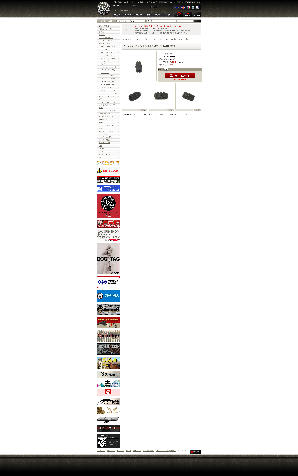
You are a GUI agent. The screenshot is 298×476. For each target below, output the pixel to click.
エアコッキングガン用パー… (110, 58)
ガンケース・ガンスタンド (107, 116)
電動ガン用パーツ (106, 52)
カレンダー (120, 451)
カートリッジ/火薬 (104, 43)
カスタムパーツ (104, 49)
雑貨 (100, 128)
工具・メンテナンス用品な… (108, 111)
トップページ (101, 451)
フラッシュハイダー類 (108, 79)
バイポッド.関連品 (106, 87)
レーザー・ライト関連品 (108, 81)
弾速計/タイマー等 (104, 114)
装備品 (101, 108)
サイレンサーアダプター (108, 76)
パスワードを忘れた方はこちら (123, 11)
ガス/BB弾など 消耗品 (106, 38)
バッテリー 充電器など (106, 41)
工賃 (100, 146)
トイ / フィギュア (104, 143)
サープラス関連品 (104, 140)
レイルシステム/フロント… (109, 67)
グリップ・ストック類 (108, 70)
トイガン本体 (103, 32)
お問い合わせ (137, 451)
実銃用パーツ (105, 64)
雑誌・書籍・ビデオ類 (106, 131)
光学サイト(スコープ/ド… (107, 102)
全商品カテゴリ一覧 (105, 29)
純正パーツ (102, 99)
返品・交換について (180, 80)
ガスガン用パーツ (106, 55)
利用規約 (173, 451)
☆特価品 (102, 149)
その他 (101, 157)
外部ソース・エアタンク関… (110, 93)
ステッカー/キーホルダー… (107, 125)
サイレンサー (105, 73)
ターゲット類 (103, 119)
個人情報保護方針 (148, 451)
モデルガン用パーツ (107, 61)
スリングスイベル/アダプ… (109, 90)
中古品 (101, 151)
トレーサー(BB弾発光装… (109, 84)
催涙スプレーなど (104, 154)
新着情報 (128, 451)
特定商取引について (162, 451)
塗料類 (101, 122)
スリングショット (104, 134)
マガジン (102, 35)
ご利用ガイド (111, 451)
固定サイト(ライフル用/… (107, 96)
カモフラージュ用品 (105, 137)
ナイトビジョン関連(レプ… (107, 105)
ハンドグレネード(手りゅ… (107, 46)
